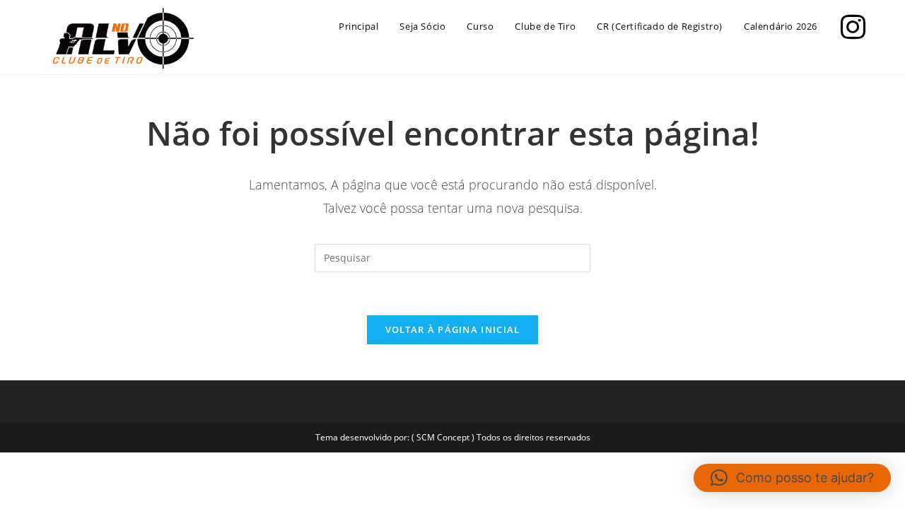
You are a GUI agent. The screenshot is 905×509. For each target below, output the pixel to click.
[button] (792, 478)
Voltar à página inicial (452, 329)
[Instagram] (849, 25)
